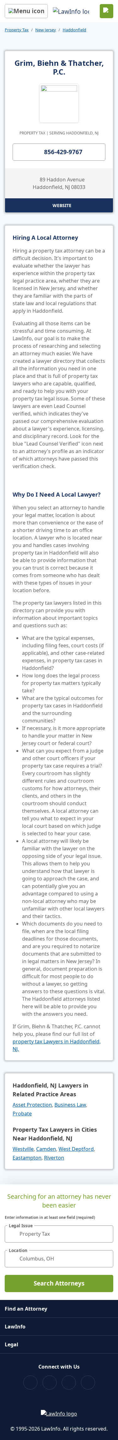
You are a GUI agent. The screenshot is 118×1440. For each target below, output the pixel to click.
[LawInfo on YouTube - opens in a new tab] (69, 1382)
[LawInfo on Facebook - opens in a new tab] (30, 1382)
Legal (11, 1344)
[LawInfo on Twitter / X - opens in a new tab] (49, 1382)
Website (62, 205)
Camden (46, 1148)
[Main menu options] (26, 11)
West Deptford (76, 1148)
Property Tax (17, 30)
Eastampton (27, 1157)
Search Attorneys (59, 1283)
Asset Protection (32, 1104)
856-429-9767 (63, 152)
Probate (22, 1113)
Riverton (54, 1157)
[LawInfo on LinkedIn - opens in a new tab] (88, 1382)
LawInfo (15, 1326)
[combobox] (59, 1234)
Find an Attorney (26, 1308)
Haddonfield (74, 30)
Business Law (70, 1104)
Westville (23, 1148)
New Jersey (45, 30)
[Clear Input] (106, 1234)
